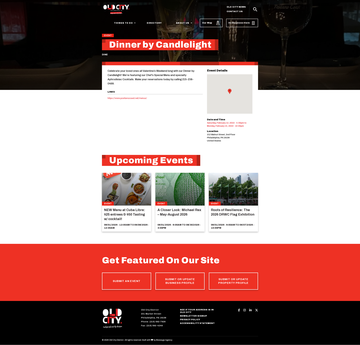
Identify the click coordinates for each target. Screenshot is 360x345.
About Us (182, 23)
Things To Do (123, 23)
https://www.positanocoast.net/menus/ (127, 98)
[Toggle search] (255, 9)
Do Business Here (239, 23)
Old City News (236, 7)
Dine (105, 54)
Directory (154, 23)
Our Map (207, 23)
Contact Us (235, 11)
